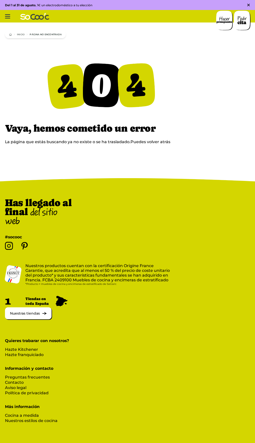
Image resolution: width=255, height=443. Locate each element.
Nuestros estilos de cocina (31, 420)
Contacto (14, 382)
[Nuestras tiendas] (28, 318)
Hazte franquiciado (24, 354)
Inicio (21, 34)
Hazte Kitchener (21, 349)
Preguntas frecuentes (27, 377)
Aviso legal (15, 387)
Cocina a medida (22, 415)
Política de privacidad (27, 393)
